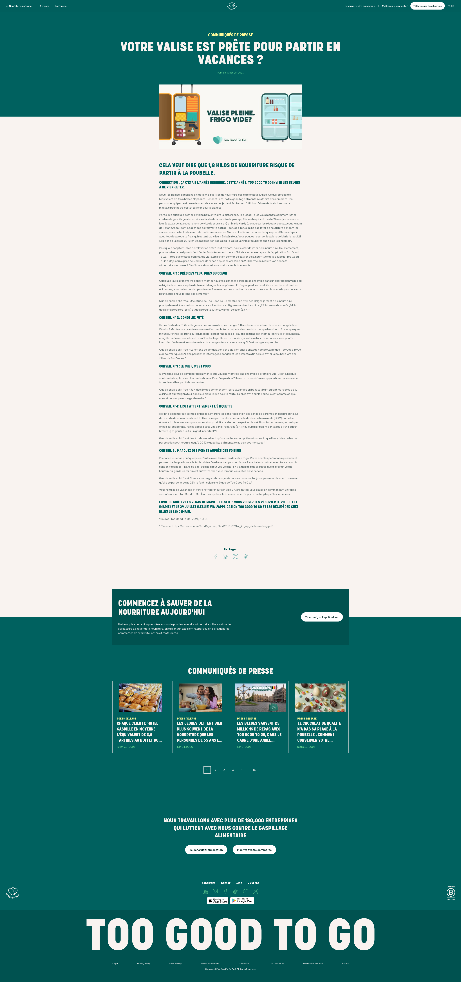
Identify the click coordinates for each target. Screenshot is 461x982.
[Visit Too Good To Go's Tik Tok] (235, 891)
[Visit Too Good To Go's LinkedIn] (205, 891)
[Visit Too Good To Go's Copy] (246, 556)
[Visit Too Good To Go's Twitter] (235, 556)
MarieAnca (172, 227)
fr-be (451, 5)
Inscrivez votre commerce (360, 5)
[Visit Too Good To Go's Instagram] (215, 891)
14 (254, 770)
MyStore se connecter (395, 5)
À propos (44, 5)
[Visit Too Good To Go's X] (256, 891)
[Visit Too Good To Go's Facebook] (215, 556)
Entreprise (61, 5)
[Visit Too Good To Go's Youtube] (246, 891)
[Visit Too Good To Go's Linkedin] (225, 556)
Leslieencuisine (214, 223)
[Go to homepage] (232, 6)
